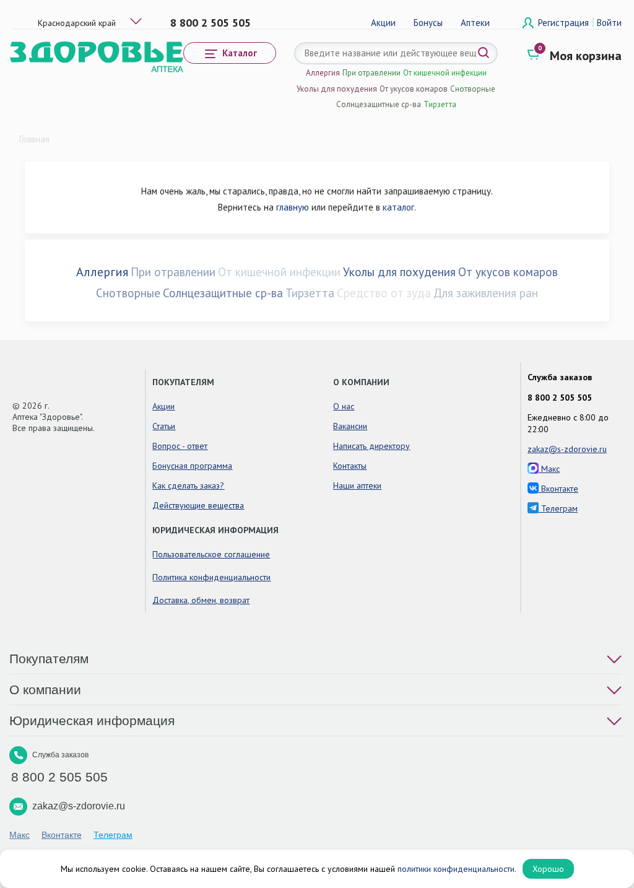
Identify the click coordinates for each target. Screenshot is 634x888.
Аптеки (475, 22)
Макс (549, 468)
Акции (383, 22)
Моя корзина (586, 56)
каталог (398, 207)
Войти (609, 22)
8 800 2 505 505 (210, 22)
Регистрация (564, 22)
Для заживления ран (485, 292)
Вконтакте (558, 488)
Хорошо (548, 868)
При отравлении (371, 72)
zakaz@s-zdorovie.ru (567, 449)
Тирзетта (439, 104)
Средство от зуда (384, 292)
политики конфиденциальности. (456, 868)
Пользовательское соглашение (211, 554)
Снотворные (472, 89)
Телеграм (558, 508)
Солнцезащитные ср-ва (378, 104)
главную (292, 207)
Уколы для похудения (337, 89)
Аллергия (323, 72)
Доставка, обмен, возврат (201, 600)
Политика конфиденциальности (211, 577)
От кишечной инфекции (445, 72)
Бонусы (428, 22)
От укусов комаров (414, 89)
